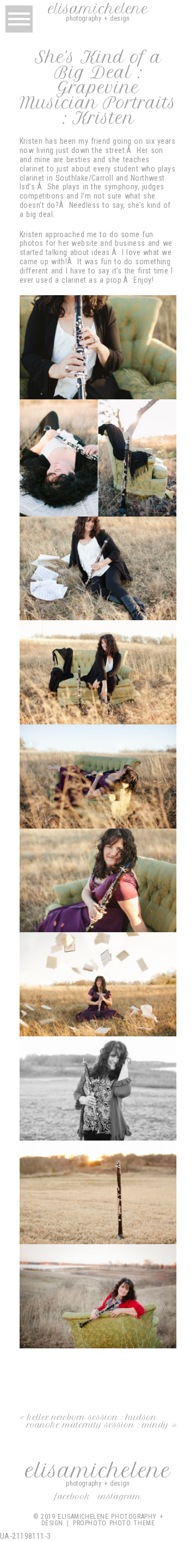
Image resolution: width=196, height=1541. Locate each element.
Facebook (72, 1496)
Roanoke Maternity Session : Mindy (98, 1425)
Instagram (120, 1496)
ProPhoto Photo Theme (114, 1523)
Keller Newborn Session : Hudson (92, 1417)
